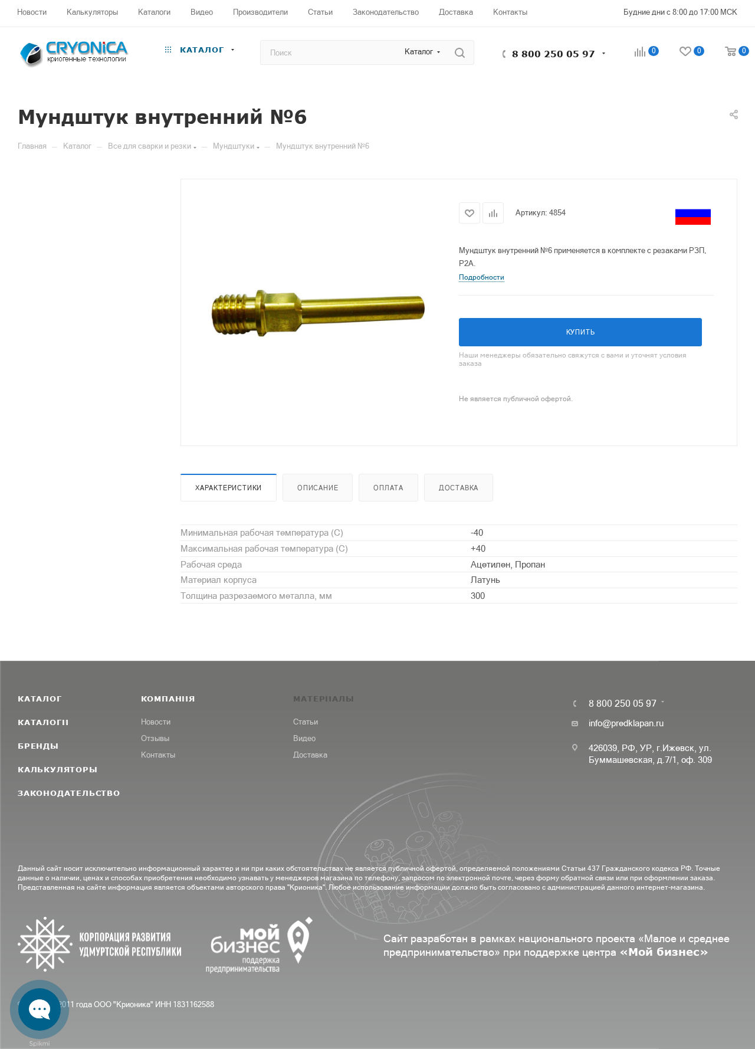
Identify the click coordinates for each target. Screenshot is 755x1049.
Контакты (158, 754)
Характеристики (228, 487)
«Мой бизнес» (663, 951)
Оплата (388, 487)
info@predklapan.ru (626, 723)
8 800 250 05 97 (553, 53)
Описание (317, 487)
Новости (155, 721)
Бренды (38, 745)
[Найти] (459, 52)
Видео (304, 738)
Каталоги (43, 722)
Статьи (305, 721)
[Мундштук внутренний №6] (320, 311)
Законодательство (69, 793)
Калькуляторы (58, 769)
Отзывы (155, 738)
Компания (168, 698)
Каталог (40, 698)
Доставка (458, 487)
